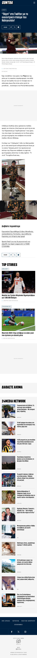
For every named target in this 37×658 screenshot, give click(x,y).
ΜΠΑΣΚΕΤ (5, 269)
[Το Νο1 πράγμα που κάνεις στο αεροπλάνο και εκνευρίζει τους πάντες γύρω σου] (8, 428)
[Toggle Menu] (34, 2)
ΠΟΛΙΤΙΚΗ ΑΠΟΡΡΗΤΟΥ (28, 621)
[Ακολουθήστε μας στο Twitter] (18, 632)
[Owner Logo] (18, 642)
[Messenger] (18, 27)
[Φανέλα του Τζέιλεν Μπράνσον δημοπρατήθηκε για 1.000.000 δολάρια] (18, 282)
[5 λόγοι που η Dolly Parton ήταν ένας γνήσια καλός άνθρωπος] (8, 583)
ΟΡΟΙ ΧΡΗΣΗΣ (6, 621)
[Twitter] (14, 27)
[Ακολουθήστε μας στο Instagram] (25, 632)
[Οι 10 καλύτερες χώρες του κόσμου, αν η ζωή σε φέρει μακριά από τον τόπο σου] (8, 566)
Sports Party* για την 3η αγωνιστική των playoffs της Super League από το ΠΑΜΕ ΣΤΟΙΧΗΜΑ (16, 244)
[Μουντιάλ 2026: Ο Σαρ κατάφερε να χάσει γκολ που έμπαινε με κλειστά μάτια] (18, 320)
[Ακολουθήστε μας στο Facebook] (12, 632)
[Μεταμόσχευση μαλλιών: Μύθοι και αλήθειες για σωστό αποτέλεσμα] (8, 531)
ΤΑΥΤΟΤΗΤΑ (15, 621)
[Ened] (18, 649)
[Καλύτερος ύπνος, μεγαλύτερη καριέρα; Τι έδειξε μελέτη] (8, 548)
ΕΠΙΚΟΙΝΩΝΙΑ (18, 624)
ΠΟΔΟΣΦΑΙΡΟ (7, 306)
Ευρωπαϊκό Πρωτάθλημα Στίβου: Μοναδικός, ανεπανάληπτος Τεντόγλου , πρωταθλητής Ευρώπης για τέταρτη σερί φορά (17, 234)
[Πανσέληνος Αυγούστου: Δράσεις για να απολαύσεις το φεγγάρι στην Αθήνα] (8, 463)
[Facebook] (11, 27)
